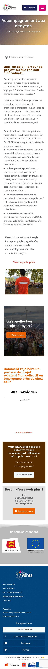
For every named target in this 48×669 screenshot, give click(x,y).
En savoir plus (18, 335)
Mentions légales (24, 657)
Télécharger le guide (24, 262)
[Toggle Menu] (42, 8)
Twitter (25, 650)
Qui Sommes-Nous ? (12, 592)
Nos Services (9, 584)
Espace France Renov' (13, 596)
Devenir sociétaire (26, 630)
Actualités (7, 609)
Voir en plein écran (24, 432)
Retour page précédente (21, 56)
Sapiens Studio (24, 660)
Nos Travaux (9, 588)
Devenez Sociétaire (11, 616)
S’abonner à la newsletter (25, 636)
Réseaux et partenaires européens (17, 612)
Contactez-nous (25, 511)
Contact (31, 8)
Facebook (25, 643)
